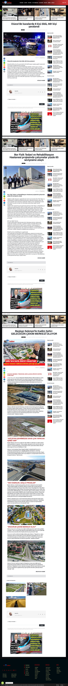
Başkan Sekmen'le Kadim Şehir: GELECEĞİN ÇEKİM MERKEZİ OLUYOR (57, 36)
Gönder (42, 104)
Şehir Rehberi (48, 678)
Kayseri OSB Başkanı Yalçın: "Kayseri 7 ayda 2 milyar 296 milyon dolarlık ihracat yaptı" (58, 62)
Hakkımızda (4, 674)
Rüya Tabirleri (59, 671)
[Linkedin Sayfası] (10, 670)
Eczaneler (47, 671)
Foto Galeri (27, 665)
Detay (58, 684)
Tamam (62, 684)
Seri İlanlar (47, 677)
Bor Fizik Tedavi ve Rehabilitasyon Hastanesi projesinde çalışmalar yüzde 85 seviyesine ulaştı (58, 67)
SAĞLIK (52, 2)
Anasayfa (4, 6)
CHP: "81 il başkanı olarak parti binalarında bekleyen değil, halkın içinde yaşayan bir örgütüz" (58, 114)
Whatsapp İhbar (13, 675)
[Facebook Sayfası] (3, 670)
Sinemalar (47, 675)
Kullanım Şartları (14, 674)
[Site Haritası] (14, 670)
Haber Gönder (13, 676)
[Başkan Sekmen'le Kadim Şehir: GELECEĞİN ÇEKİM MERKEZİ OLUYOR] (24, 352)
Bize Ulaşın (27, 674)
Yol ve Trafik (48, 668)
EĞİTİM (49, 2)
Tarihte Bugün (48, 674)
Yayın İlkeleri (5, 675)
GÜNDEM (21, 2)
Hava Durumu (48, 667)
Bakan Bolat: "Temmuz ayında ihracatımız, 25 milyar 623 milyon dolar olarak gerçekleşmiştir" (58, 46)
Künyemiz (27, 672)
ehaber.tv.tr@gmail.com (18, 92)
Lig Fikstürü (48, 672)
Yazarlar (26, 669)
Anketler (58, 668)
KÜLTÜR (45, 2)
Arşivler (26, 670)
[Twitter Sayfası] (5, 670)
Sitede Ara (58, 667)
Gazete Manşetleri (48, 679)
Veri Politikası (5, 676)
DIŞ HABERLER (35, 2)
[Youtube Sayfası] (8, 670)
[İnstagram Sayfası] (7, 670)
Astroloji (58, 672)
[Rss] (12, 670)
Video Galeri (27, 667)
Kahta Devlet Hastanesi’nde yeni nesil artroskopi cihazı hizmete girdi (57, 57)
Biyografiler (58, 670)
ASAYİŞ (25, 2)
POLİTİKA (29, 2)
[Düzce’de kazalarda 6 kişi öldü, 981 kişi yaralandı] (24, 43)
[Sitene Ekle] (16, 670)
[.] (16, 587)
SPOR (36, 678)
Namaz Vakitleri (48, 670)
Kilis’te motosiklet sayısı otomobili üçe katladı (57, 41)
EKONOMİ (41, 2)
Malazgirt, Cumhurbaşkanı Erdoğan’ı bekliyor (57, 72)
